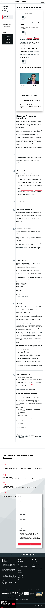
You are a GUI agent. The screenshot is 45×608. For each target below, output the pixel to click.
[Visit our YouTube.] (27, 555)
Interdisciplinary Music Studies (29, 56)
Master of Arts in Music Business (27, 190)
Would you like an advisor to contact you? (27, 528)
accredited (12, 589)
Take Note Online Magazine (37, 568)
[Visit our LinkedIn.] (30, 555)
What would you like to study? (24, 512)
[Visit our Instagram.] (24, 555)
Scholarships (20, 577)
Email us (8, 42)
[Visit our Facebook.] (21, 555)
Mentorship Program (35, 564)
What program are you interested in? (26, 522)
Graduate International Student (22, 389)
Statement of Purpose (33, 51)
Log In (43, 1)
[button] (29, 79)
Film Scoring (37, 54)
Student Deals (34, 561)
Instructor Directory (22, 575)
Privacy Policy (40, 605)
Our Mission (20, 572)
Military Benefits (35, 563)
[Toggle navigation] (1, 2)
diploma (37, 53)
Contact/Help (21, 581)
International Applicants (25, 42)
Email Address (21, 506)
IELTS (21, 403)
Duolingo (25, 403)
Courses (19, 564)
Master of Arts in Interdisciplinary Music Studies (32, 332)
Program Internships (7, 22)
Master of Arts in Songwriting (29, 323)
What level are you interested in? (25, 517)
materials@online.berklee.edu (22, 296)
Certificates (20, 563)
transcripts (29, 38)
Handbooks (34, 566)
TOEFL (17, 403)
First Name (20, 496)
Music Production (24, 54)
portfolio (28, 57)
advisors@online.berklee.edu (23, 436)
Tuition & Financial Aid (7, 20)
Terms (36, 605)
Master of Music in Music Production (23, 235)
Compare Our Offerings (22, 566)
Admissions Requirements (6, 17)
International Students (7, 28)
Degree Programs (21, 561)
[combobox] (29, 524)
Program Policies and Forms (7, 32)
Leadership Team (21, 574)
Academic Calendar (7, 24)
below (33, 279)
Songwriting (31, 54)
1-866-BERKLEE (8, 39)
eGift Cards (34, 570)
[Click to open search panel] (39, 2)
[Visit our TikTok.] (33, 555)
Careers (19, 579)
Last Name (20, 501)
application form (33, 22)
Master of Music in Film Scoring (22, 247)
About (19, 570)
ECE (31, 384)
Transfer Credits (6, 26)
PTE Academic (38, 401)
